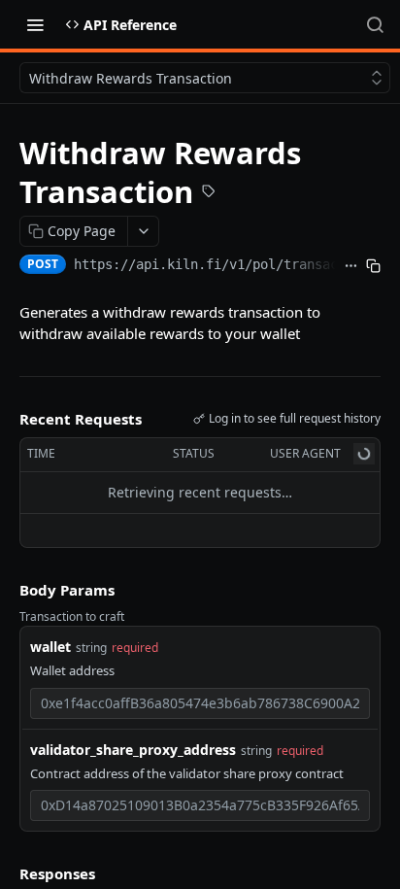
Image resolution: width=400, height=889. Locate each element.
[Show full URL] (351, 266)
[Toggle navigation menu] (34, 24)
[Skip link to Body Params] (6, 590)
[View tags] (208, 193)
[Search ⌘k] (374, 24)
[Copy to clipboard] (373, 266)
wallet (50, 646)
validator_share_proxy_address (133, 749)
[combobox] (200, 703)
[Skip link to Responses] (6, 873)
